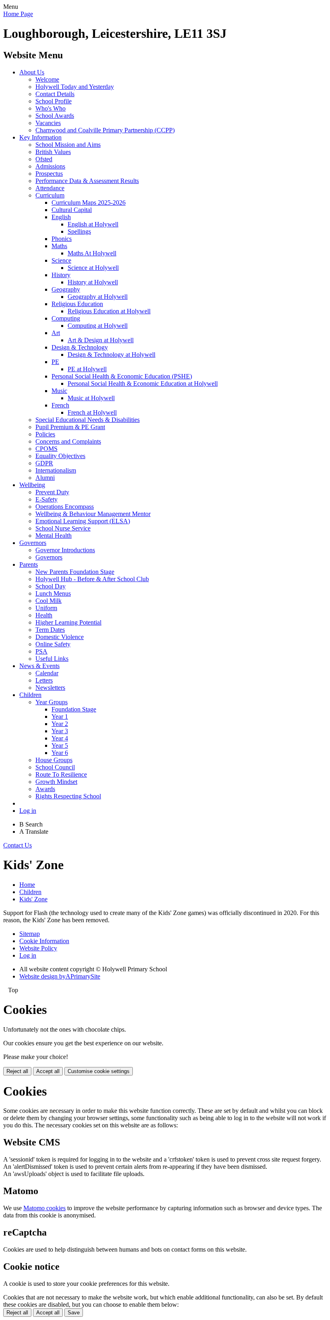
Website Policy (38, 948)
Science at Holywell (93, 267)
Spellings (79, 231)
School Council (55, 767)
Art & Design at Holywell (101, 340)
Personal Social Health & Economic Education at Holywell (143, 383)
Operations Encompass (64, 506)
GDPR (44, 463)
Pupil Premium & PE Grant (70, 427)
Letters (44, 680)
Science (61, 260)
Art (56, 332)
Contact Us (17, 845)
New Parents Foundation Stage (74, 571)
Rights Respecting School (68, 796)
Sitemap (29, 933)
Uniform (46, 607)
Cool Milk (48, 600)
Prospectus (49, 173)
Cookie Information (44, 941)
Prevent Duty (52, 492)
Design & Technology (80, 347)
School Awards (54, 115)
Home (27, 884)
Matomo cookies (44, 1208)
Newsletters (50, 687)
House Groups (53, 760)
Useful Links (51, 658)
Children (30, 694)
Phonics (62, 238)
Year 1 (60, 716)
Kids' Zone (33, 899)
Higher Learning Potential (68, 622)
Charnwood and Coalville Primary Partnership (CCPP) (105, 130)
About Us (31, 72)
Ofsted (43, 159)
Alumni (45, 477)
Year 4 (60, 738)
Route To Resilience (61, 774)
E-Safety (46, 499)
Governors (32, 542)
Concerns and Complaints (68, 441)
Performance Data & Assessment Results (87, 180)
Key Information (40, 137)
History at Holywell (93, 282)
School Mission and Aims (68, 144)
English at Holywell (93, 224)
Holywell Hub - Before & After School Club (92, 579)
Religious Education (77, 303)
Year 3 (60, 731)
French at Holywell (92, 412)
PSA (41, 651)
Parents (28, 564)
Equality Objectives (60, 455)
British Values (53, 151)
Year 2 (60, 723)
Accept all (48, 1071)
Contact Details (54, 93)
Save (74, 1313)
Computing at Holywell (98, 325)
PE (55, 361)
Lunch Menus (53, 593)
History (61, 274)
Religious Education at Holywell (109, 311)
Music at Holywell (91, 398)
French (60, 405)
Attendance (49, 188)
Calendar (46, 673)
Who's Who (50, 108)
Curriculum (49, 195)
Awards (45, 788)
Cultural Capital (72, 209)
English (61, 217)
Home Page (18, 13)
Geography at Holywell (98, 296)
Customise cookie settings (99, 1071)
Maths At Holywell (92, 253)
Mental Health (53, 535)
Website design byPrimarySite (59, 976)
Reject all (17, 1071)
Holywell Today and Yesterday (74, 86)
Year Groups (51, 702)
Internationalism (55, 470)
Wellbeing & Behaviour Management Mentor (93, 513)
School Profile (53, 101)
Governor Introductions (65, 550)
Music (59, 390)
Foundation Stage (74, 709)
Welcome (47, 79)
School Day (50, 586)
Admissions (50, 166)
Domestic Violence (59, 636)
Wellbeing (32, 484)
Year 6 (60, 752)
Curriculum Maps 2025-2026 (89, 202)
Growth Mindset (56, 781)
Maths (59, 246)
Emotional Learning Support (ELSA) (82, 521)
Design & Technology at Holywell (111, 354)
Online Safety (52, 644)
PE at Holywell (87, 369)
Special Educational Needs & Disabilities (87, 419)
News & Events (39, 665)
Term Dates (50, 629)
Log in (27, 810)
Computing (66, 318)
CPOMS (46, 448)
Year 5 (60, 745)
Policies (45, 434)
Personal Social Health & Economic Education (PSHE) (122, 376)
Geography (66, 289)
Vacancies (48, 122)
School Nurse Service (63, 528)
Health (43, 615)
